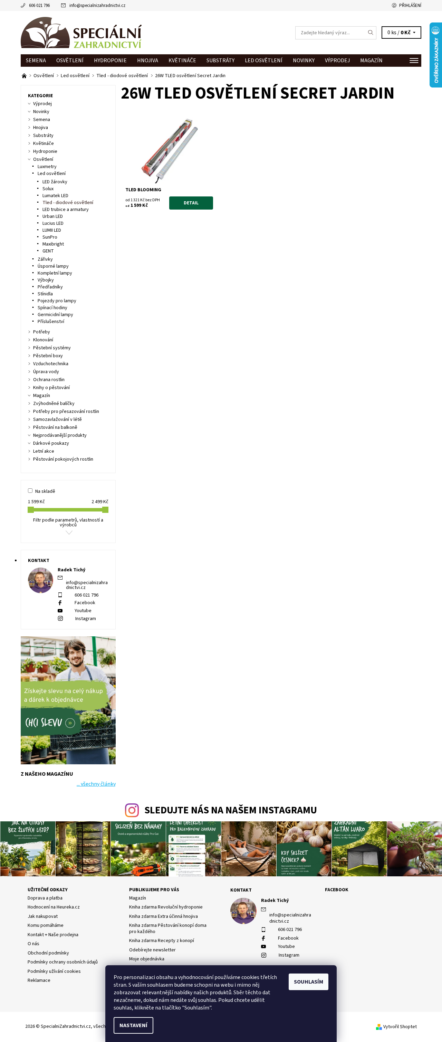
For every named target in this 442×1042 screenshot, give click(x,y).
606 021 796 (39, 5)
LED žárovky (54, 181)
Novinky (304, 60)
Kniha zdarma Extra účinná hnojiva (163, 916)
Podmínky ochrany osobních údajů (63, 962)
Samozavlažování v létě (57, 419)
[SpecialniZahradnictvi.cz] (81, 32)
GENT (48, 251)
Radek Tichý (275, 900)
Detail (191, 203)
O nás (33, 943)
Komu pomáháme (46, 925)
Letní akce (43, 451)
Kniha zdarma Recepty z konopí (161, 940)
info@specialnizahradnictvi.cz (97, 5)
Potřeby (41, 332)
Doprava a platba (45, 898)
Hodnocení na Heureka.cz (54, 907)
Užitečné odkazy (48, 889)
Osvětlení (70, 60)
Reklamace (39, 980)
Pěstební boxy (48, 355)
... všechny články (96, 784)
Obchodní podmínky (48, 953)
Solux (48, 188)
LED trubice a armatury (65, 209)
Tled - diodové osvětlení (67, 202)
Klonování (43, 339)
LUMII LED (51, 230)
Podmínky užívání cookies (54, 971)
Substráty (220, 60)
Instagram (85, 618)
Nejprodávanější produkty (60, 435)
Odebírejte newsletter (152, 950)
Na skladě (45, 491)
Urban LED (52, 216)
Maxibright (53, 244)
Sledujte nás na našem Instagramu (230, 810)
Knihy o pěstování (51, 387)
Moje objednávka (146, 959)
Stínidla (45, 294)
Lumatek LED (55, 195)
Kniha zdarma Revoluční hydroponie (166, 907)
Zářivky (45, 259)
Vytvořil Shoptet (400, 1026)
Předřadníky (50, 287)
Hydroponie (110, 60)
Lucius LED (53, 223)
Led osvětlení (263, 60)
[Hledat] (370, 32)
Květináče (182, 60)
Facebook (85, 602)
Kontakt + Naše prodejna (53, 934)
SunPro (49, 237)
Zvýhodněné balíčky (54, 403)
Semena (36, 60)
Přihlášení (410, 5)
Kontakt (241, 890)
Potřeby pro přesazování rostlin (66, 411)
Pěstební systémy (52, 347)
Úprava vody (46, 371)
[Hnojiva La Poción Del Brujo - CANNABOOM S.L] (25, 75)
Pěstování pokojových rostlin (63, 459)
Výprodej (337, 60)
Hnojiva (147, 60)
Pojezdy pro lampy (57, 300)
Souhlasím (308, 982)
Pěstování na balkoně (55, 427)
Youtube (83, 610)
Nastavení (133, 1025)
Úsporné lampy (53, 266)
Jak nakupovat (43, 916)
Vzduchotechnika (50, 363)
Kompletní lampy (55, 273)
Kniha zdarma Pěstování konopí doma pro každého (167, 928)
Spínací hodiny (52, 307)
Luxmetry (47, 166)
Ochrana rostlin (49, 379)
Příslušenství (51, 321)
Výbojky (46, 280)
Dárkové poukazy (51, 443)
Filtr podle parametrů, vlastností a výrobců (68, 522)
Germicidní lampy (55, 314)
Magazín (371, 60)
